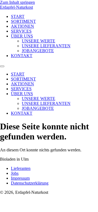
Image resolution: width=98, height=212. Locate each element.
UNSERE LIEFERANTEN (46, 45)
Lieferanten (20, 168)
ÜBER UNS (22, 36)
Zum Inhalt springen (17, 2)
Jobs (15, 173)
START (17, 16)
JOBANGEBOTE (38, 50)
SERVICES (21, 31)
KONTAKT (21, 55)
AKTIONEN (22, 26)
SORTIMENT (23, 21)
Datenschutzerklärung (29, 183)
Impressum (20, 178)
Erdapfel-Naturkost (16, 7)
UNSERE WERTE (38, 41)
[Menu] (2, 66)
